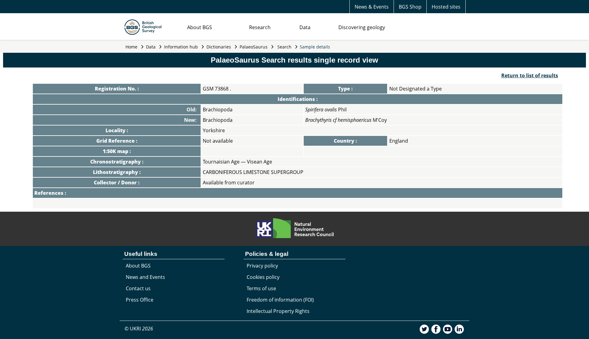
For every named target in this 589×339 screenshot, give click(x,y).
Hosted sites (446, 6)
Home (131, 47)
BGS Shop (410, 6)
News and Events (145, 277)
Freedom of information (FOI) (280, 299)
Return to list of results (529, 75)
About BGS (199, 27)
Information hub (181, 47)
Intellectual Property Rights (278, 311)
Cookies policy (263, 277)
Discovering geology (361, 27)
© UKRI (139, 328)
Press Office (139, 299)
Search (284, 47)
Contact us (138, 288)
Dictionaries (218, 47)
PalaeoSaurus (254, 47)
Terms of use (261, 288)
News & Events (372, 6)
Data (304, 27)
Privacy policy (262, 265)
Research (260, 27)
